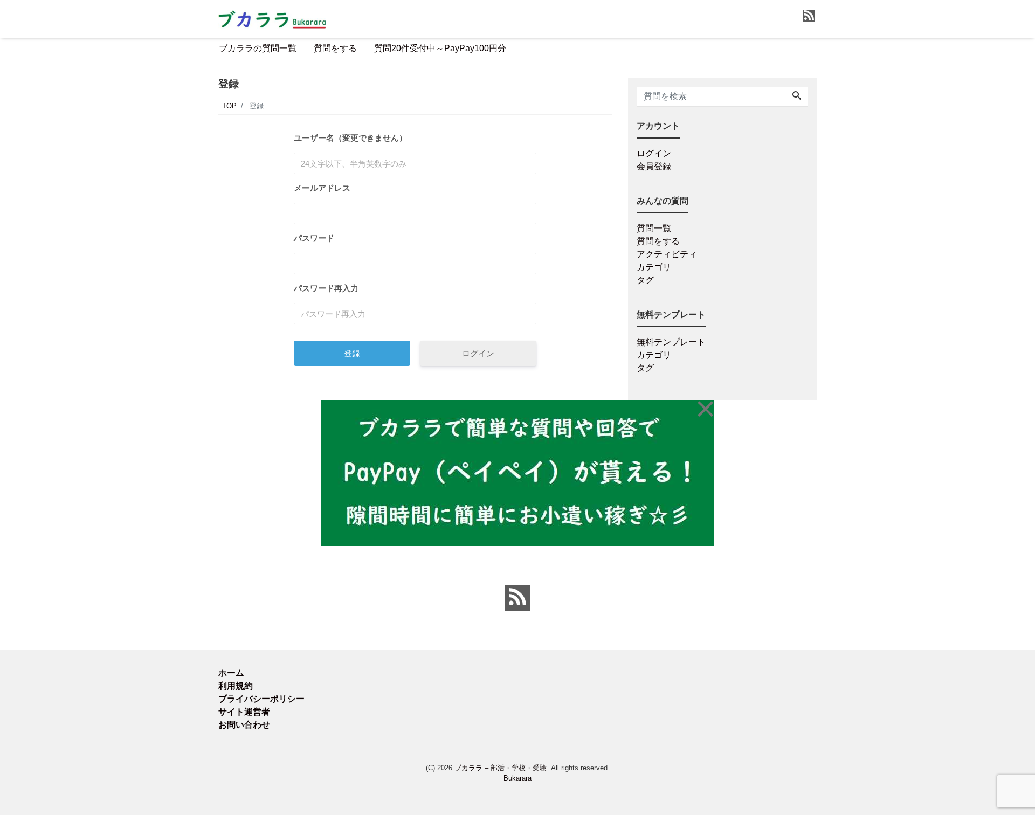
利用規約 (235, 685)
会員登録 (654, 166)
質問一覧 (654, 228)
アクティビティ (667, 254)
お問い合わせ (244, 724)
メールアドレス (322, 187)
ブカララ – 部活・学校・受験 (500, 768)
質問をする (335, 48)
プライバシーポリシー (261, 698)
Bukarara (517, 778)
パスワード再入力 (326, 288)
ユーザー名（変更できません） (350, 137)
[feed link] (517, 598)
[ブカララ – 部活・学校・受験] (272, 18)
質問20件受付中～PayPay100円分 (440, 48)
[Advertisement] (167, 401)
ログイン (478, 353)
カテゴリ (654, 267)
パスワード (314, 238)
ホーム (231, 673)
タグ (645, 280)
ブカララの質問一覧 (257, 48)
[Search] (797, 96)
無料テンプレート (671, 342)
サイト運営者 (244, 711)
